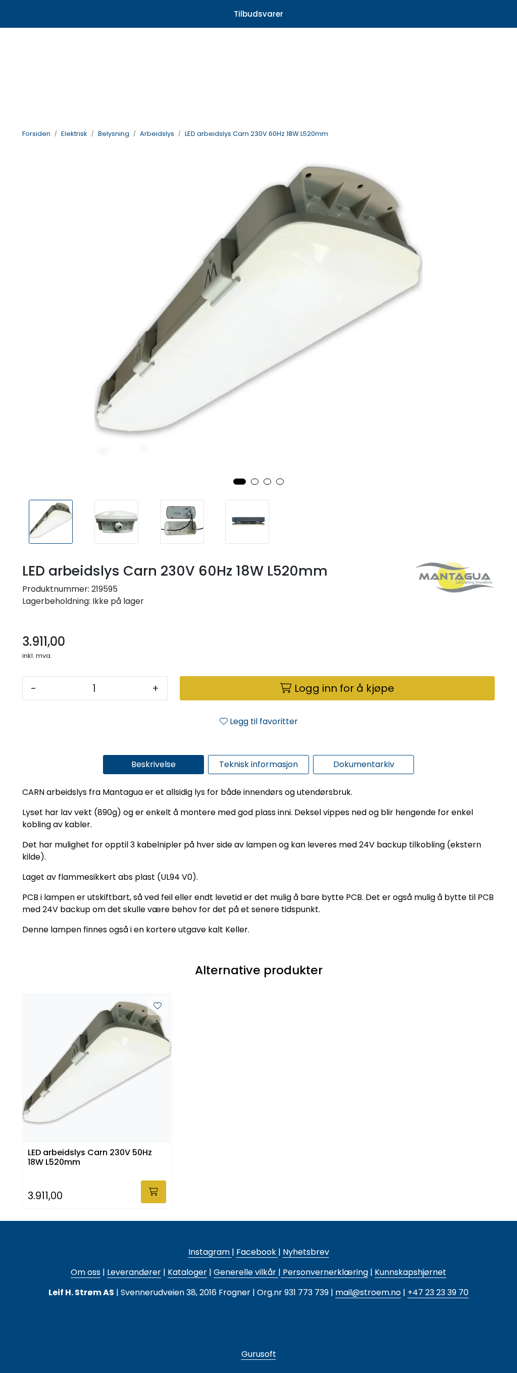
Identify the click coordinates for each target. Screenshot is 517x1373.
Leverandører (134, 1272)
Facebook (257, 1252)
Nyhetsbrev (306, 1252)
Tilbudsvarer (258, 14)
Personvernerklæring (324, 1272)
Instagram (210, 1252)
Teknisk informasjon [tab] (258, 764)
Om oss (85, 1272)
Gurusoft (258, 1354)
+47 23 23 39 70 (438, 1292)
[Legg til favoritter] (157, 1006)
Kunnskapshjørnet (410, 1272)
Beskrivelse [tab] (153, 764)
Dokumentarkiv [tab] (363, 764)
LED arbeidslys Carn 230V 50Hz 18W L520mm (90, 1158)
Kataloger (187, 1272)
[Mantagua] (454, 592)
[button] (239, 482)
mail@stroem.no (368, 1292)
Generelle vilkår (245, 1272)
